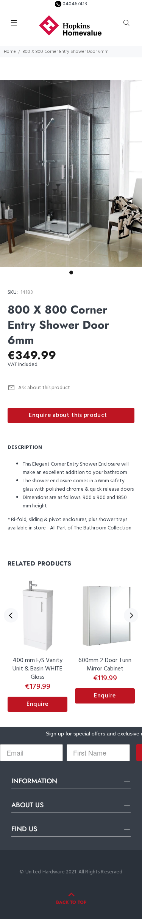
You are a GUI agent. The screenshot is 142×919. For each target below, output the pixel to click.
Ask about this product (44, 387)
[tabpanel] (71, 173)
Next (131, 615)
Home (10, 51)
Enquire (37, 704)
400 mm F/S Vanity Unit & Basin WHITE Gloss (37, 669)
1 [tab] (71, 272)
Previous (11, 615)
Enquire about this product (68, 415)
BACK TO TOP (71, 902)
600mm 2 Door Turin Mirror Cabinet (104, 665)
